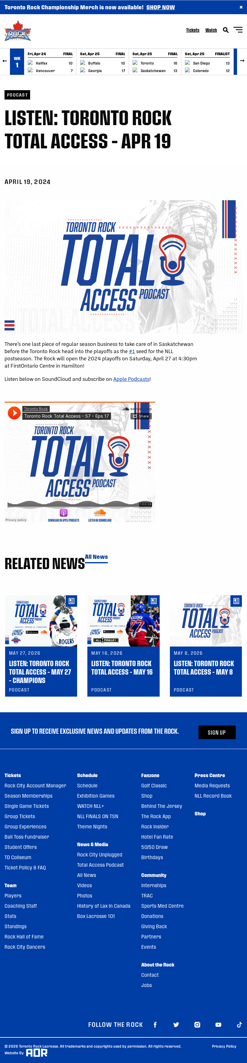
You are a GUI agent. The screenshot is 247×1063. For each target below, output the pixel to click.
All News (96, 557)
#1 (132, 351)
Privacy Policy (224, 1046)
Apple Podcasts (131, 378)
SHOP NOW (160, 7)
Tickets (192, 30)
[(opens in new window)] (155, 1024)
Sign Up (217, 732)
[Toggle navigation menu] (237, 30)
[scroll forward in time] (242, 62)
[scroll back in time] (5, 62)
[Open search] (226, 30)
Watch (211, 30)
